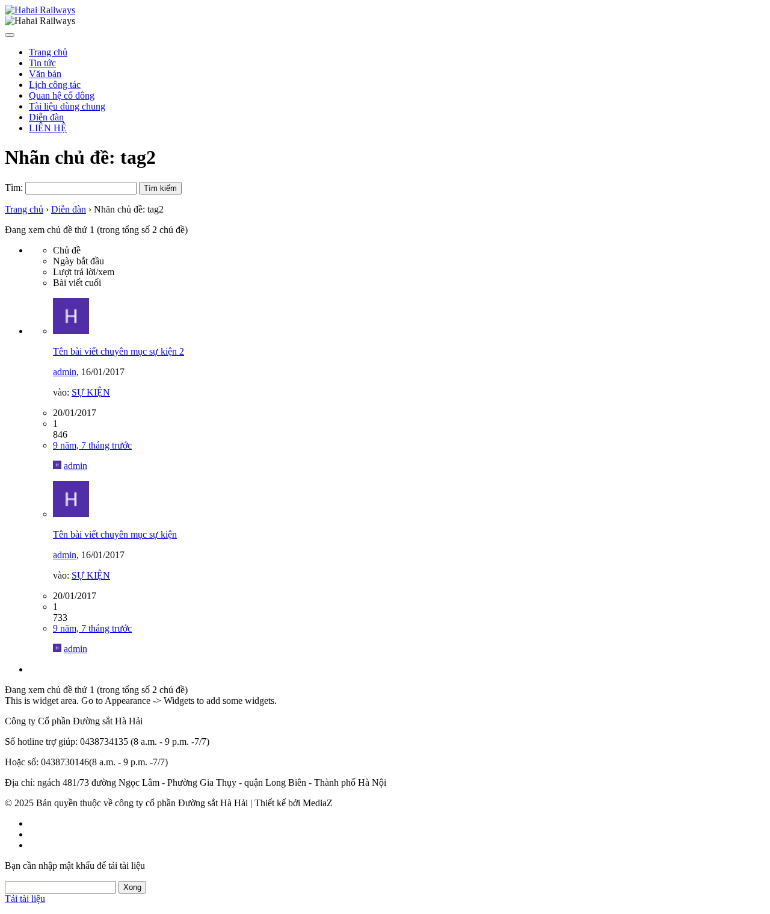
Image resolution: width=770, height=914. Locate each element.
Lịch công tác (55, 84)
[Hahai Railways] (40, 10)
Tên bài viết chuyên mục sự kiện (115, 534)
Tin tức (42, 63)
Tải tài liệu (25, 899)
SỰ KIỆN (91, 392)
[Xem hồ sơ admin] (57, 466)
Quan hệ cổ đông (61, 95)
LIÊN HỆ (48, 128)
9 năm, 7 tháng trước (92, 445)
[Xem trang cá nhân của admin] (71, 331)
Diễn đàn (46, 117)
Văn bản (45, 74)
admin (64, 372)
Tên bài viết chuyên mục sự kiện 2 (118, 351)
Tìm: (14, 187)
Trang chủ (48, 52)
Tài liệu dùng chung (67, 106)
